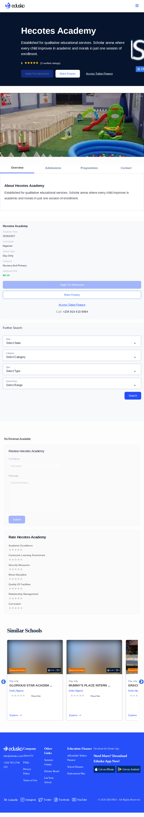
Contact (126, 168)
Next (139, 680)
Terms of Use (31, 780)
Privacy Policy (28, 771)
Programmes (89, 168)
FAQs (27, 762)
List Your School (50, 784)
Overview (17, 167)
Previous (2, 680)
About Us (29, 755)
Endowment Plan (76, 778)
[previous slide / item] (2, 125)
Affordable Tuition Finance (76, 762)
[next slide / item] (141, 125)
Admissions (53, 168)
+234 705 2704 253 (13, 765)
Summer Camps (50, 762)
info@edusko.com (14, 756)
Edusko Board (50, 773)
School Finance (75, 771)
